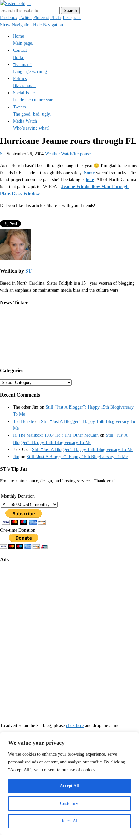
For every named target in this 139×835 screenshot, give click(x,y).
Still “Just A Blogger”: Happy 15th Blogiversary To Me (82, 449)
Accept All (69, 786)
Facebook (8, 17)
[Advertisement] (69, 638)
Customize (69, 803)
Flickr (55, 17)
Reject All (69, 820)
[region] (69, 783)
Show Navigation (16, 24)
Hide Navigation (48, 24)
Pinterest (41, 17)
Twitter (25, 17)
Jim (16, 456)
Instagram (72, 17)
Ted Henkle (23, 421)
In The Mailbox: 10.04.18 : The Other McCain (56, 435)
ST (2, 154)
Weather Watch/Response (68, 154)
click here (75, 725)
